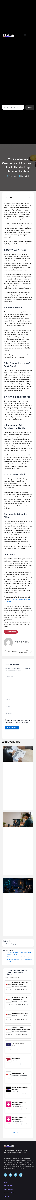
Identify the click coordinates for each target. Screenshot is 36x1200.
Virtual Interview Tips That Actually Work (19, 957)
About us (6, 1196)
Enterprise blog (8, 1189)
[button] (25, 35)
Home (5, 1182)
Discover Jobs (8, 1186)
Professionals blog (10, 1193)
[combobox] (13, 107)
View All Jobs (17, 1133)
